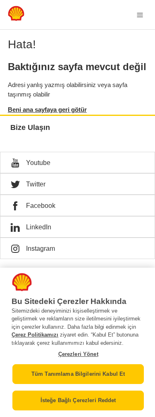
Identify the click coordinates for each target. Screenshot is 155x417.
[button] (77, 162)
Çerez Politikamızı (35, 335)
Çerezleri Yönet (78, 354)
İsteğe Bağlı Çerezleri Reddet (78, 400)
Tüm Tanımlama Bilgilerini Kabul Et (78, 374)
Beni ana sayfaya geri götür (47, 109)
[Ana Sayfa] (16, 18)
